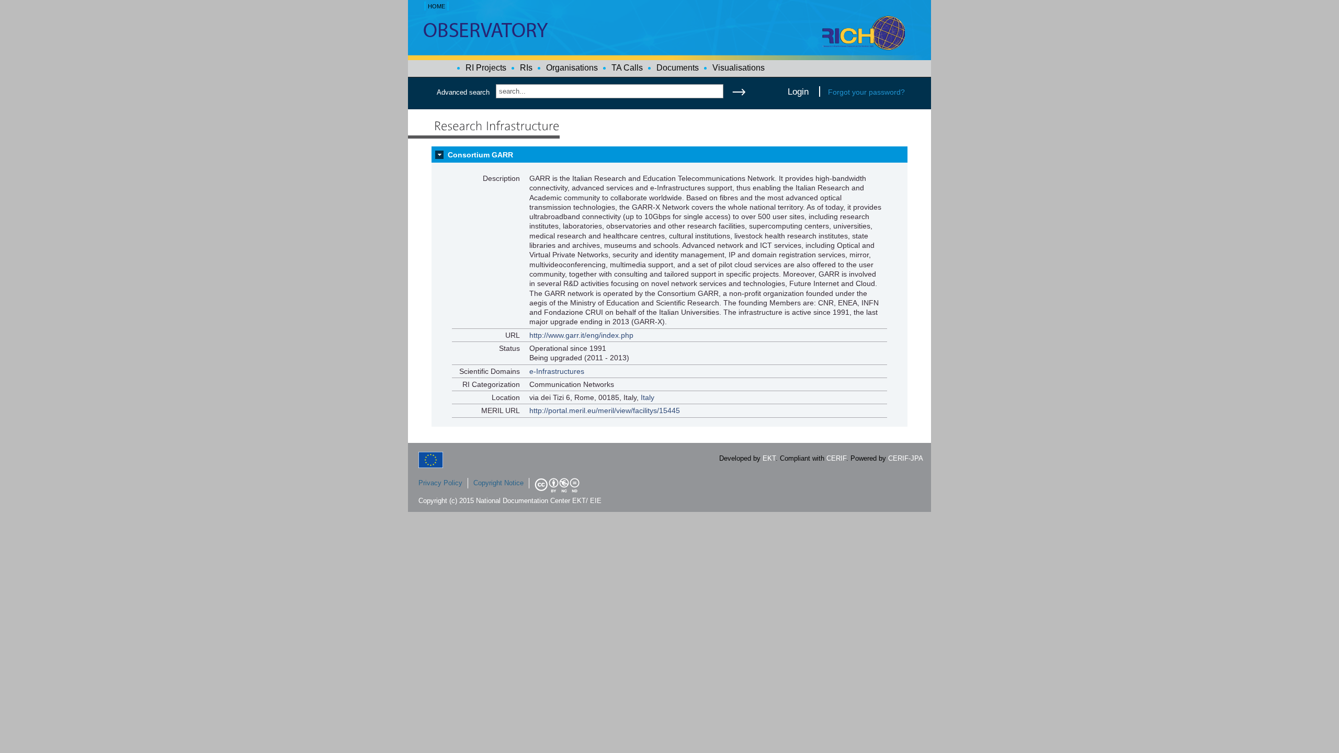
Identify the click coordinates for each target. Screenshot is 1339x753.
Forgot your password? (866, 92)
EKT (769, 458)
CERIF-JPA (905, 458)
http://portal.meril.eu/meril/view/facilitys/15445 (604, 410)
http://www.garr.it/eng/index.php (581, 335)
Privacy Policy (440, 483)
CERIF (836, 458)
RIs (526, 67)
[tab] (669, 154)
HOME (436, 6)
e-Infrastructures (556, 371)
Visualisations (738, 67)
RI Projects (486, 67)
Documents (677, 67)
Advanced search (463, 92)
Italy (647, 397)
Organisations (572, 67)
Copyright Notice (498, 483)
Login (798, 91)
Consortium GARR (480, 155)
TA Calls (627, 67)
